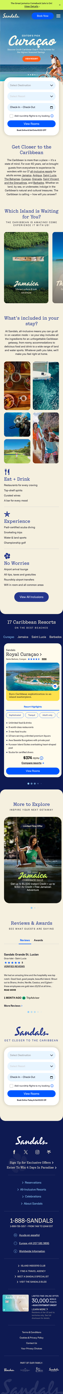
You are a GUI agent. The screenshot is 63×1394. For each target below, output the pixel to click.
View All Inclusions (31, 597)
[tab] (32, 706)
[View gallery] (55, 686)
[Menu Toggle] (58, 16)
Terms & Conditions (31, 1332)
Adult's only (47, 715)
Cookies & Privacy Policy (32, 1337)
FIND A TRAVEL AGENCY (33, 1271)
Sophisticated (15, 715)
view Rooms (33, 771)
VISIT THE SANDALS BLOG (33, 1281)
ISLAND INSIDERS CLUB (33, 1265)
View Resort (31, 59)
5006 (44, 659)
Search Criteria (13, 133)
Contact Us (31, 1343)
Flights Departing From (18, 119)
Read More (10, 990)
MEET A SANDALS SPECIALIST (33, 1276)
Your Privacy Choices (31, 1348)
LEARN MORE (39, 1309)
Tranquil (31, 715)
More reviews (12, 1005)
